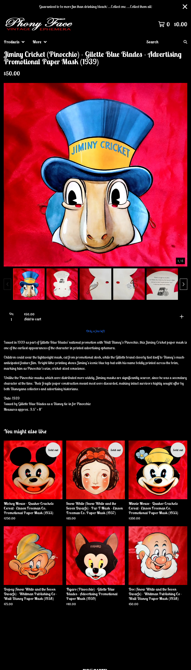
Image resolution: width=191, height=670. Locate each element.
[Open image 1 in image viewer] (95, 175)
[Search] (185, 42)
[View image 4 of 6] (129, 284)
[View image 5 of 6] (162, 284)
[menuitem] (14, 42)
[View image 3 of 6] (95, 284)
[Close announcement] (185, 6)
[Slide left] (7, 284)
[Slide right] (183, 284)
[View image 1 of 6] (28, 284)
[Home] (39, 24)
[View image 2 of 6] (62, 284)
